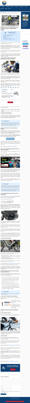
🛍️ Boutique (8, 6)
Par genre (12, 6)
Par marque (21, 6)
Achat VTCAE (2, 372)
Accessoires (2, 8)
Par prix (26, 6)
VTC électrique (2, 6)
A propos (9, 8)
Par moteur (16, 6)
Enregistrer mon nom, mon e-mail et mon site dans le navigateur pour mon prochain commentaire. (10, 392)
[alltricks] (25, 44)
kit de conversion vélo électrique (12, 263)
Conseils (6, 8)
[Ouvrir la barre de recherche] (0, 10)
